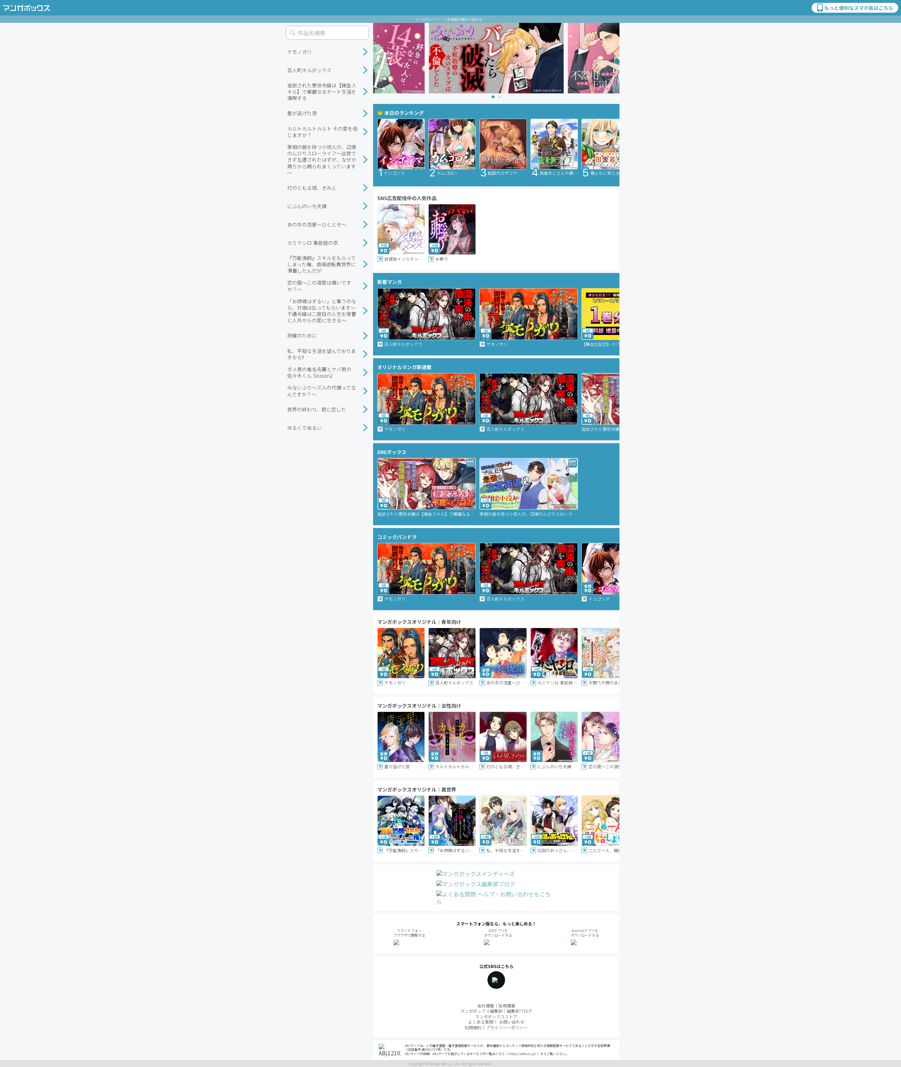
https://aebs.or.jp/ (522, 1054)
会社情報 (485, 1006)
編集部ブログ (519, 1011)
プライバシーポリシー (507, 1027)
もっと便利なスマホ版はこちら (858, 7)
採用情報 (506, 1006)
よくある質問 (480, 1022)
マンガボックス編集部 (481, 1011)
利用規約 (473, 1027)
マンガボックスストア (496, 1016)
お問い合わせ (511, 1022)
